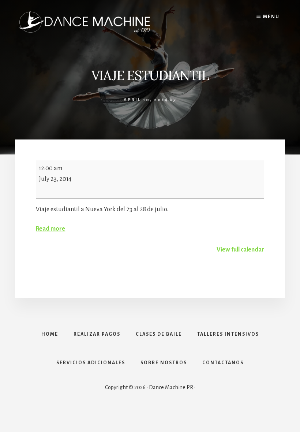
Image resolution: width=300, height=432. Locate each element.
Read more (50, 229)
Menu (271, 16)
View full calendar (240, 249)
